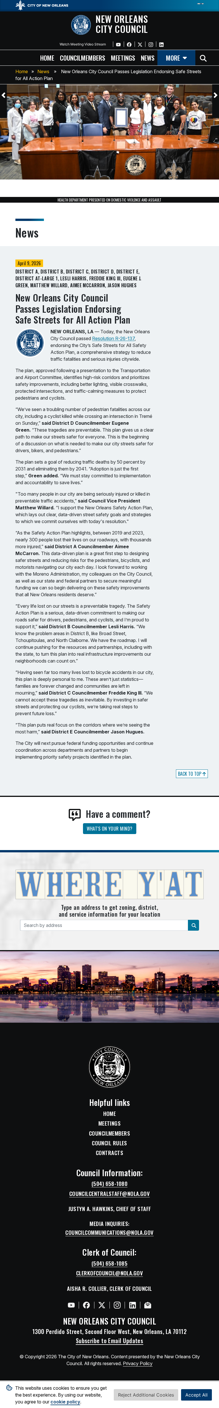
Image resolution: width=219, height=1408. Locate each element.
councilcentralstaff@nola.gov (109, 1194)
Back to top (190, 773)
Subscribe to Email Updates (109, 1340)
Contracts (109, 1153)
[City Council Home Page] (110, 1067)
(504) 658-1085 (109, 1263)
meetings (123, 57)
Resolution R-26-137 (113, 338)
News (43, 71)
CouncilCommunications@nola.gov (109, 1232)
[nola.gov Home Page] (44, 5)
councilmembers (82, 57)
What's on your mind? (110, 828)
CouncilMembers (109, 1133)
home (47, 57)
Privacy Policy (138, 1363)
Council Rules (109, 1143)
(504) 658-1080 (109, 1184)
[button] (3, 95)
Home (21, 71)
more (173, 57)
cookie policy (65, 1402)
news (148, 57)
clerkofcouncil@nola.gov (109, 1273)
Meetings (109, 1123)
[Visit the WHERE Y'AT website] (109, 886)
